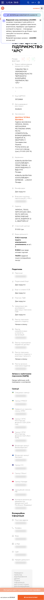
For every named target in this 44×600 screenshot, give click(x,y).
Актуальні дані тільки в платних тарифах (22, 590)
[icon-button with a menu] (41, 8)
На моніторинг (32, 597)
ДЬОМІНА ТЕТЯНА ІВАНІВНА (22, 118)
